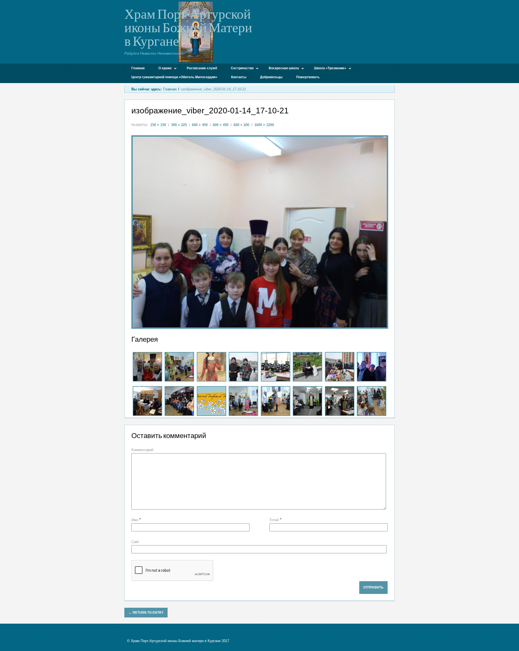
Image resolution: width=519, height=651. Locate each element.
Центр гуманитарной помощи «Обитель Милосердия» (174, 77)
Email (275, 519)
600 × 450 (200, 125)
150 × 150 (158, 125)
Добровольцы (271, 77)
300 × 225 (179, 125)
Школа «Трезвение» (326, 68)
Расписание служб (202, 68)
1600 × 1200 (264, 125)
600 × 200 (241, 125)
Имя (136, 520)
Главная (138, 68)
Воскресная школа (280, 68)
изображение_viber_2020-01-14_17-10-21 (210, 110)
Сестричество (239, 68)
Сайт (135, 542)
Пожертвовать (308, 77)
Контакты (238, 77)
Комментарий (142, 450)
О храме (162, 68)
